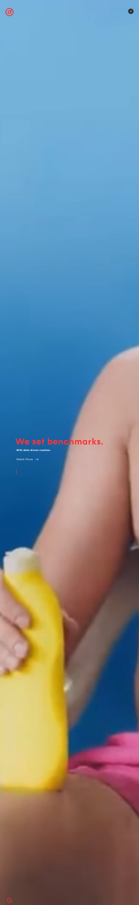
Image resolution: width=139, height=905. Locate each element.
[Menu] (131, 11)
